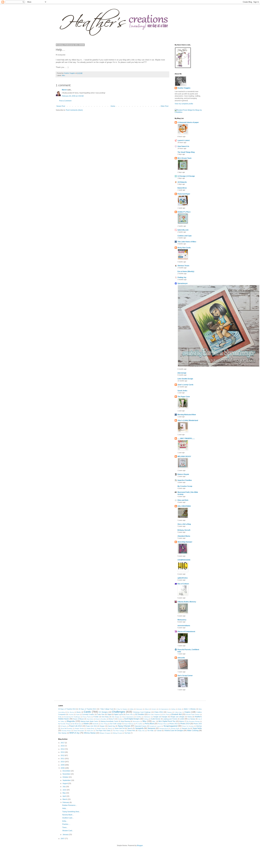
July (64, 787)
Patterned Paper (184, 194)
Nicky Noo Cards (184, 248)
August (65, 783)
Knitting (146, 719)
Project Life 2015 (91, 726)
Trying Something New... (71, 812)
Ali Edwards (182, 182)
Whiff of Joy (74, 733)
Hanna (189, 717)
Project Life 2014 (75, 726)
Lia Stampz (191, 719)
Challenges (118, 711)
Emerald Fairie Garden (193, 714)
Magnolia (71, 721)
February (66, 802)
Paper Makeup (128, 723)
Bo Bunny (70, 712)
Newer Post (60, 106)
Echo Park (165, 714)
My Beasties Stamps (193, 721)
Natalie (86, 724)
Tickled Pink (131, 730)
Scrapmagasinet (171, 726)
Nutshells (95, 723)
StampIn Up (186, 728)
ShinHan (199, 726)
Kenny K (111, 719)
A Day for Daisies (121, 709)
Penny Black (149, 724)
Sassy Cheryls (124, 726)
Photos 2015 (198, 723)
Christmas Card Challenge (142, 712)
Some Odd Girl (120, 728)
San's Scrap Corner (185, 676)
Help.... (64, 808)
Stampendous (163, 728)
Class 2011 (158, 712)
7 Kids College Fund (106, 709)
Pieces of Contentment (186, 632)
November (67, 774)
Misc (63, 75)
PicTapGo (64, 726)
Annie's (154, 709)
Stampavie (151, 728)
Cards (87, 711)
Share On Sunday (188, 726)
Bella (179, 709)
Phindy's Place (162, 723)
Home (113, 106)
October (66, 777)
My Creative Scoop (185, 486)
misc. (154, 721)
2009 (63, 765)
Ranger (102, 726)
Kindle (120, 719)
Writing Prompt (117, 733)
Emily (59, 717)
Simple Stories (79, 728)
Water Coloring (192, 730)
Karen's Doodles (101, 719)
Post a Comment (65, 101)
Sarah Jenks (182, 391)
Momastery (182, 620)
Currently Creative (88, 714)
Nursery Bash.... (68, 815)
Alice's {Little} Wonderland (188, 420)
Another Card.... (68, 818)
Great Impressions (128, 717)
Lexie (182, 719)
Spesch (129, 728)
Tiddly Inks (141, 730)
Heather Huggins (183, 88)
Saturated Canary (141, 726)
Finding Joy (182, 277)
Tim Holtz (150, 730)
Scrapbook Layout (155, 726)
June (65, 790)
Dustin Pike (129, 714)
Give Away (105, 717)
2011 (63, 759)
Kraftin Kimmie (155, 719)
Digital (109, 714)
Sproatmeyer (183, 283)
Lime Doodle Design (185, 379)
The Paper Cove (184, 397)
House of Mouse (78, 719)
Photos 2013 (173, 723)
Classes (169, 712)
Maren (64, 90)
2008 (63, 768)
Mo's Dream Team (184, 158)
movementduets (184, 626)
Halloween (147, 717)
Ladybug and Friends (170, 719)
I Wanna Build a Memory (187, 602)
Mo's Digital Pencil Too (167, 721)
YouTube (127, 733)
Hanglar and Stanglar (160, 717)
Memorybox (136, 721)
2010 (63, 762)
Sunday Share (66, 730)
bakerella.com (183, 230)
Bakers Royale (183, 474)
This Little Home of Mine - (187, 242)
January (66, 834)
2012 (63, 755)
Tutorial (158, 730)
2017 (63, 743)
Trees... (65, 827)
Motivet (181, 721)
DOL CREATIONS (184, 506)
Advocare (139, 709)
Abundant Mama (184, 536)
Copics (187, 712)
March (65, 799)
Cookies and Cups (185, 236)
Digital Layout (118, 714)
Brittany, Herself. (184, 530)
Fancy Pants (87, 717)
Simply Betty (90, 728)
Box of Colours (183, 584)
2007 (63, 839)
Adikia (132, 709)
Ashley (173, 709)
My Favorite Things (64, 723)
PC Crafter (139, 723)
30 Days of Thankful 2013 (67, 709)
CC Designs (103, 712)
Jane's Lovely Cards (185, 385)
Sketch (110, 728)
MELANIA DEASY (184, 456)
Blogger (140, 845)
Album (147, 709)
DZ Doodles (139, 714)
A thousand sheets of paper (188, 122)
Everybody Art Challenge (72, 717)
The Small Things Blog (186, 152)
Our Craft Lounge (115, 723)
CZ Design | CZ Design (186, 176)
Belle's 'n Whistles (190, 709)
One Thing (104, 723)
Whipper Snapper (105, 733)
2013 (63, 752)
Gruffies (138, 717)
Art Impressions (164, 709)
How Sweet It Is (183, 146)
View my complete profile (184, 104)
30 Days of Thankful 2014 (87, 709)
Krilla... (64, 821)
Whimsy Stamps (90, 733)
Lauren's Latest (184, 140)
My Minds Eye (76, 723)
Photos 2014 (185, 724)
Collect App (178, 712)
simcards (181, 658)
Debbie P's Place (184, 212)
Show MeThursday (66, 728)
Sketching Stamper (185, 542)
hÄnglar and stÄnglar (177, 717)
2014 (63, 749)
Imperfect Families (185, 480)
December (67, 771)
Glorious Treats (183, 266)
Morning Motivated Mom (187, 415)
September (67, 780)
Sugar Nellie (197, 728)
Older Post (164, 106)
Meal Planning (125, 721)
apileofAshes (183, 578)
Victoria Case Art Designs (173, 730)
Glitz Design (115, 717)
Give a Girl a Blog (184, 524)
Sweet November (79, 730)
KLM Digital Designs (132, 719)
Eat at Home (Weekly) (186, 271)
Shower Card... (67, 831)
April (64, 796)
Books (79, 712)
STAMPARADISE (184, 560)
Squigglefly (139, 728)
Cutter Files (101, 714)
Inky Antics (90, 719)
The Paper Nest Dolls (103, 730)
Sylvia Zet (90, 730)
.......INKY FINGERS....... (186, 438)
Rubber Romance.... (69, 805)
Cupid (77, 714)
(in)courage (182, 373)
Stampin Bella (175, 728)
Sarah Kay (111, 726)
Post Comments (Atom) (74, 110)
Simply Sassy (101, 728)
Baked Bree (182, 188)
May (64, 793)
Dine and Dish (183, 500)
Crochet (71, 714)
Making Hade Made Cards (89, 721)
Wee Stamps (62, 733)
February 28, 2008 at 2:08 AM (73, 96)
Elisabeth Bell (176, 714)
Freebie (95, 717)
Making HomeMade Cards (109, 721)
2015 (63, 746)
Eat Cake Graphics (154, 714)
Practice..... (66, 824)
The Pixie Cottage (118, 730)
